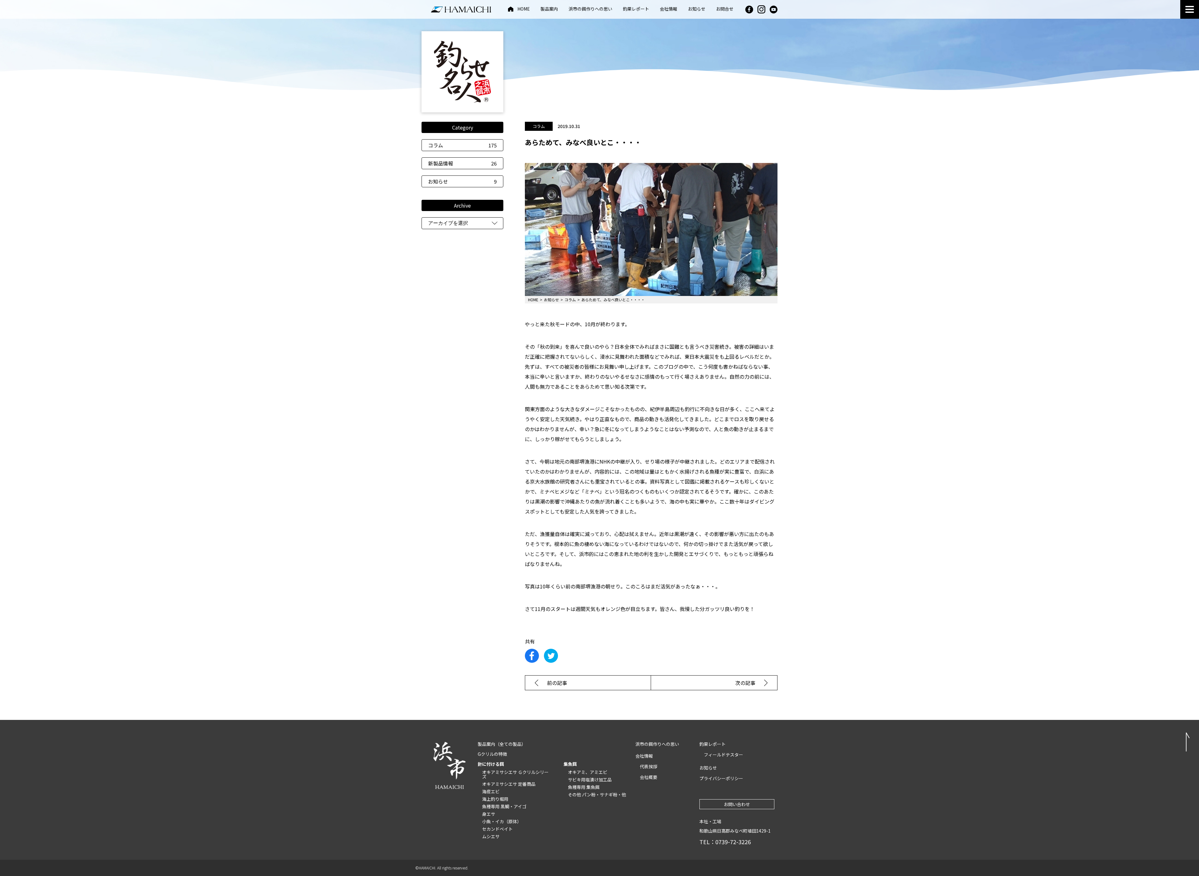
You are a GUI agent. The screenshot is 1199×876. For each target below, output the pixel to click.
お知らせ (696, 9)
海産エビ (491, 791)
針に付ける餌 (491, 764)
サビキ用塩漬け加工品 (590, 779)
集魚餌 (570, 764)
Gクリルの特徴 (492, 754)
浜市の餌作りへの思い (590, 9)
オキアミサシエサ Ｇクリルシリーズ (515, 774)
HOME (523, 9)
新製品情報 (462, 163)
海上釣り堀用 (495, 799)
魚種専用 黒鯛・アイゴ (504, 806)
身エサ (488, 814)
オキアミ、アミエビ (587, 772)
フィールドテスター (723, 754)
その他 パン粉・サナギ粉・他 (597, 794)
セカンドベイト (497, 829)
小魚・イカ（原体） (501, 821)
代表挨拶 (648, 766)
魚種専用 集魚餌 (584, 787)
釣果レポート (636, 9)
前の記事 (557, 683)
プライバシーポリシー (721, 778)
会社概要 (648, 777)
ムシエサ (491, 836)
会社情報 (668, 9)
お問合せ (724, 9)
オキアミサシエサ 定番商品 (508, 784)
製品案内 (549, 9)
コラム (462, 145)
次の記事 (745, 683)
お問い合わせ (737, 804)
